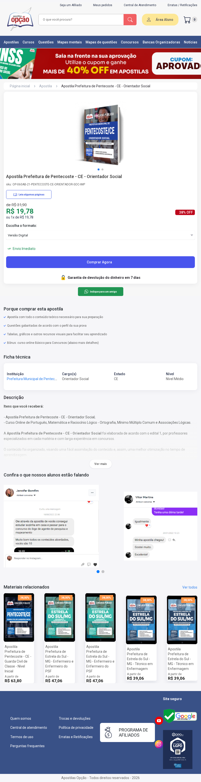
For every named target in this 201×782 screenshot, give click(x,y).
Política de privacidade (76, 728)
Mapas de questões (101, 42)
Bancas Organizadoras (161, 42)
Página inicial (20, 86)
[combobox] (81, 19)
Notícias (190, 42)
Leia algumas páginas (31, 194)
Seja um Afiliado (71, 5)
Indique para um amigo (103, 291)
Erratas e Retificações (76, 737)
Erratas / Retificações (182, 5)
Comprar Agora (99, 262)
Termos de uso (21, 737)
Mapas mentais (69, 42)
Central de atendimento (28, 728)
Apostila (45, 86)
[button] (99, 169)
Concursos (130, 42)
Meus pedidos (102, 5)
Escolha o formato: (21, 226)
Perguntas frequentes (27, 746)
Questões (46, 42)
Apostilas (11, 42)
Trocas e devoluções (74, 718)
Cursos (28, 42)
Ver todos (189, 587)
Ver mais (100, 464)
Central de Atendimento (140, 5)
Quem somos (20, 718)
